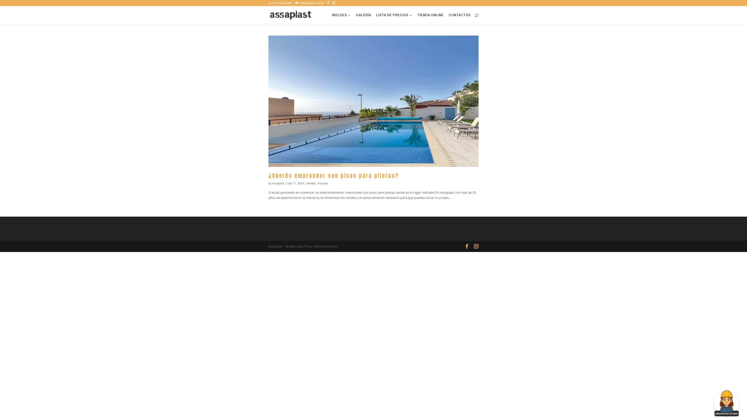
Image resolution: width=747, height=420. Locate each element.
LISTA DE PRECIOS (392, 15)
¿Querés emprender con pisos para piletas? (333, 176)
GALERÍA (363, 15)
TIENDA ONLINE (430, 15)
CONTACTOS (460, 15)
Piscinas (323, 183)
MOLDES (339, 15)
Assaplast (278, 183)
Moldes (311, 183)
